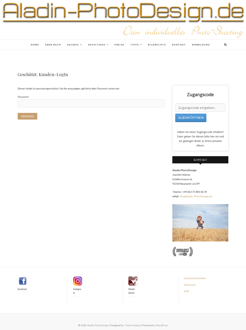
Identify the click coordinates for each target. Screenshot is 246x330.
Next (224, 223)
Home (35, 44)
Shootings (96, 44)
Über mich (53, 44)
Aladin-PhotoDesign (97, 325)
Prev (177, 223)
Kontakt (179, 44)
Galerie (73, 44)
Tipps (134, 44)
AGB (186, 291)
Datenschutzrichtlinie (195, 278)
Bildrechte (157, 44)
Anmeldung (201, 44)
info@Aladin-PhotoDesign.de (196, 196)
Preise (119, 44)
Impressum (190, 284)
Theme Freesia (132, 325)
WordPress (162, 325)
